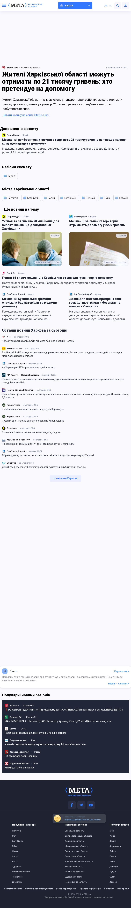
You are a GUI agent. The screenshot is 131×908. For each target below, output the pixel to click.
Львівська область (71, 872)
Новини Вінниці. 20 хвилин (20, 390)
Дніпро (113, 851)
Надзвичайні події (18, 872)
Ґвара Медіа (13, 135)
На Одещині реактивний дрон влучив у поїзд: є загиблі (35, 732)
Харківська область (31, 67)
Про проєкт (123, 889)
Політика (16, 831)
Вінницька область (71, 831)
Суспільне (12, 428)
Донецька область (71, 841)
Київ (33, 740)
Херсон (113, 882)
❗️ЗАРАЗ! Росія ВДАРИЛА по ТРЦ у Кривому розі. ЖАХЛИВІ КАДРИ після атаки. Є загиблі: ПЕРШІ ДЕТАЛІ (64, 709)
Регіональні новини (35, 5)
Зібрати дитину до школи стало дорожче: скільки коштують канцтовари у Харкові (48, 455)
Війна (15, 846)
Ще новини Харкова (65, 478)
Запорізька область (71, 856)
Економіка (17, 882)
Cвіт (14, 836)
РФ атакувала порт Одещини (21, 756)
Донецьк (114, 866)
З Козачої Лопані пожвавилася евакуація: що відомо (31, 432)
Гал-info (11, 273)
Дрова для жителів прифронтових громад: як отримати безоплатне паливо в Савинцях (95, 302)
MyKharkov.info (14, 348)
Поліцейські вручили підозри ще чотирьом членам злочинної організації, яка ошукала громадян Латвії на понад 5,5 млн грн (65, 396)
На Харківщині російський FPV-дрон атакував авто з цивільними (38, 443)
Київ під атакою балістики (19, 767)
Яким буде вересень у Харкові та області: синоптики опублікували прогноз (44, 467)
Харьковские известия (18, 439)
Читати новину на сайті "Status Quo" (26, 115)
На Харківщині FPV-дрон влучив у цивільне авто (29, 367)
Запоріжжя (115, 846)
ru (111, 5)
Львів (112, 861)
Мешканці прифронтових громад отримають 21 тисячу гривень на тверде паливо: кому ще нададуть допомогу (64, 141)
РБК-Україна (80, 216)
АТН (9, 336)
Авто (14, 861)
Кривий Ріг (28, 705)
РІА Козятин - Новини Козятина (23, 375)
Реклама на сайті (13, 889)
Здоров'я (16, 866)
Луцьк (113, 872)
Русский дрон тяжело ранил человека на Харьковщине (33, 420)
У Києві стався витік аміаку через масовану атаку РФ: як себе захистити (45, 744)
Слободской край (16, 363)
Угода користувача (66, 889)
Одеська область (71, 877)
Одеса (37, 752)
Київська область (71, 866)
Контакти (109, 889)
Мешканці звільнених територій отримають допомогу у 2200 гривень (97, 223)
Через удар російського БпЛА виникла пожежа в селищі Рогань (38, 341)
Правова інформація (90, 889)
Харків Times (13, 405)
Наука (15, 851)
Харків (26, 135)
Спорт (15, 856)
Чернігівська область (71, 882)
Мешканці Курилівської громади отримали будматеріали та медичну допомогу (29, 302)
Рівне (112, 836)
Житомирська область (71, 846)
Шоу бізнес (17, 841)
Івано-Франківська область (71, 861)
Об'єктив (11, 463)
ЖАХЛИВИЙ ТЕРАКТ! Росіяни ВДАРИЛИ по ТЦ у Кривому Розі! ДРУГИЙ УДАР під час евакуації (58, 721)
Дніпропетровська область (71, 836)
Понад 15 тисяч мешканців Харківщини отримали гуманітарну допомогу (57, 277)
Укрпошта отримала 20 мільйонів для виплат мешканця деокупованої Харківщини (30, 224)
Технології (17, 877)
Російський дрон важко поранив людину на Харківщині (33, 409)
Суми (23, 728)
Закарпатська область (71, 851)
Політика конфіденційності (39, 889)
